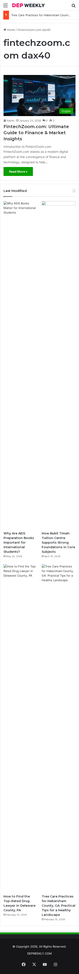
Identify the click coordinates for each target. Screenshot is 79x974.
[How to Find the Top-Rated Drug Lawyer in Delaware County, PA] (20, 728)
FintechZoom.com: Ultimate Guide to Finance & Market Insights (36, 132)
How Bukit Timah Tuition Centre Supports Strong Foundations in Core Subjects (58, 542)
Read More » (18, 171)
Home (10, 29)
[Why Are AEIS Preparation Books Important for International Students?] (20, 365)
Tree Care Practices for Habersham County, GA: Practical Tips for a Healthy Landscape (58, 905)
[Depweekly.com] (28, 5)
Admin (10, 120)
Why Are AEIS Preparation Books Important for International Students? (19, 542)
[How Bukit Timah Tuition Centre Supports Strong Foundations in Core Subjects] (58, 365)
